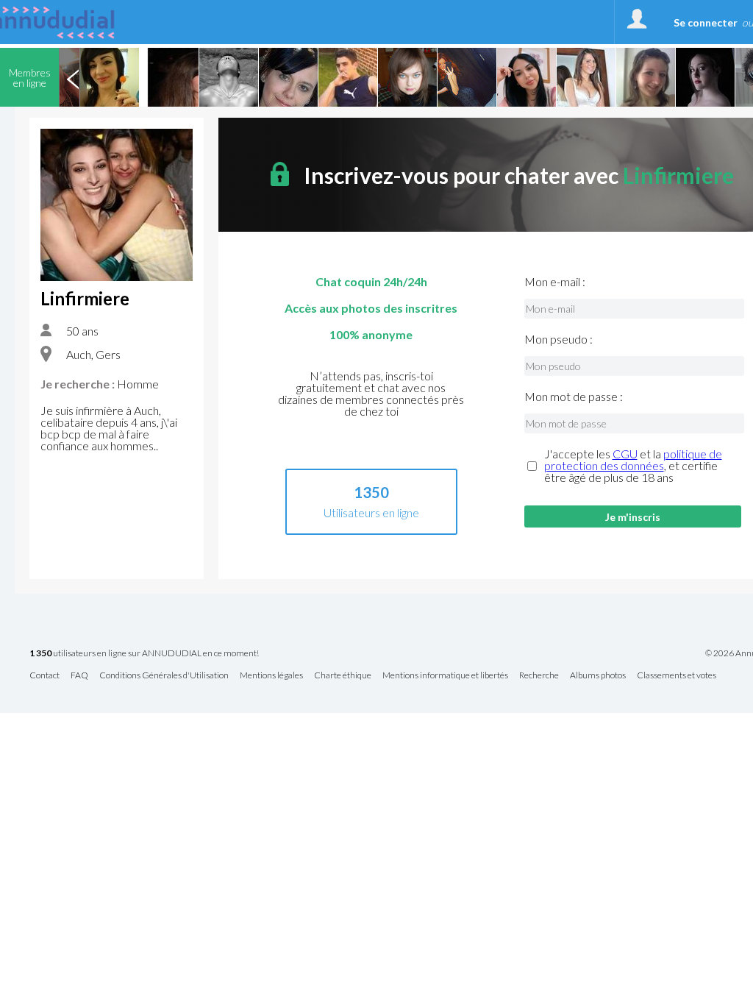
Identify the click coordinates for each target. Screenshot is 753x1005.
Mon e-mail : (554, 282)
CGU (625, 454)
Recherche (539, 676)
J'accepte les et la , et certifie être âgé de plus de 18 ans (633, 465)
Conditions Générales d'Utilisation (164, 676)
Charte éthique (342, 676)
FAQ (79, 676)
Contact (44, 676)
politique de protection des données (633, 459)
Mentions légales (271, 676)
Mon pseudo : (558, 339)
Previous (73, 77)
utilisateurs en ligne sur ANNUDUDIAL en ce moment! (144, 653)
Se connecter (706, 22)
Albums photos (598, 676)
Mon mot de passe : (573, 396)
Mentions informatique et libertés (445, 676)
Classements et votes (676, 676)
